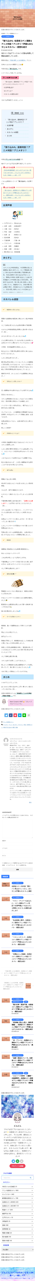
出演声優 (9, 125)
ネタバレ (20, 724)
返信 (30, 802)
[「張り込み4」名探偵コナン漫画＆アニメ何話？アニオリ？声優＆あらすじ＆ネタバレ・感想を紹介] (20, 715)
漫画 (16, 727)
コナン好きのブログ (17, 1270)
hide (22, 113)
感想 (13, 727)
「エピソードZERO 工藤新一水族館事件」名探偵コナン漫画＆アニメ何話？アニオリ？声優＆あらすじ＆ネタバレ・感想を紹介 (22, 1080)
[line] (24, 715)
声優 (4, 727)
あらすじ (9, 129)
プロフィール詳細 (17, 1166)
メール (4, 848)
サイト (4, 855)
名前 (4, 840)
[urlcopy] (29, 715)
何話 (25, 724)
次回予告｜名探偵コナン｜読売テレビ (13, 292)
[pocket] (15, 715)
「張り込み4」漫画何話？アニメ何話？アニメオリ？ (16, 121)
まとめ (9, 136)
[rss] (17, 1161)
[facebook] (11, 715)
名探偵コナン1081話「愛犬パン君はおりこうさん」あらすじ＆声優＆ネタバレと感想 (22, 888)
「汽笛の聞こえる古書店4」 (18, 60)
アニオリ (5, 724)
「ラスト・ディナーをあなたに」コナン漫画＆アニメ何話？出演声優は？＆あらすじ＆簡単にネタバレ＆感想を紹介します (22, 905)
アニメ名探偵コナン (8, 722)
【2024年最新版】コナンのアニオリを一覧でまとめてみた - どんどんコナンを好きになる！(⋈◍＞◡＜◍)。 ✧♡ (17, 172)
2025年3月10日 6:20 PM (16, 739)
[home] (21, 1161)
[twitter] (6, 715)
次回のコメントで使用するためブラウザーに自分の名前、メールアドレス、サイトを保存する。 (17, 864)
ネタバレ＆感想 (12, 132)
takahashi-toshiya (6, 744)
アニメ (10, 724)
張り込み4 (9, 727)
